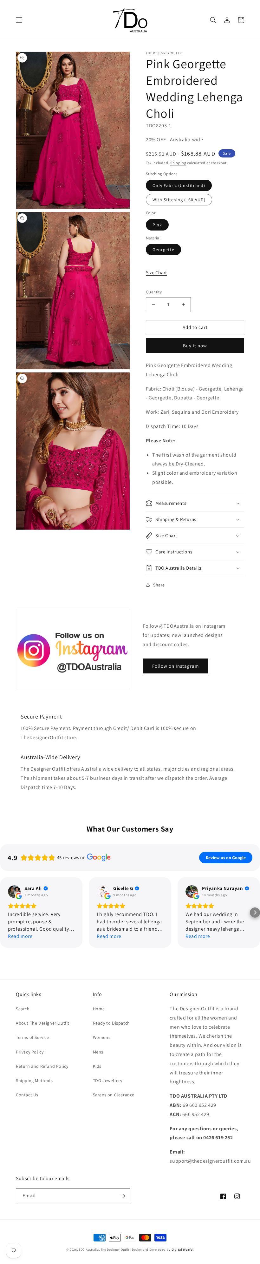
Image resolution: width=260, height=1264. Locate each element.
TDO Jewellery (107, 1080)
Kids (97, 1066)
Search (23, 1009)
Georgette (163, 249)
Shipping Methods (34, 1080)
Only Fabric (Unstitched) (179, 185)
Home (99, 1009)
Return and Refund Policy (42, 1066)
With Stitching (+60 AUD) (179, 200)
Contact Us (27, 1095)
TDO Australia (89, 1249)
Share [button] (159, 585)
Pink (157, 225)
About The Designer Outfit (42, 1023)
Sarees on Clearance (113, 1095)
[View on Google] (14, 891)
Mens (98, 1052)
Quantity (154, 292)
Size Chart (156, 272)
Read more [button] (20, 936)
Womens (102, 1037)
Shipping (178, 162)
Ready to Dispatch (111, 1023)
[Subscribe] (123, 1195)
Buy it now (195, 346)
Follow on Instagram (175, 666)
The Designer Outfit (115, 1249)
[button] (19, 20)
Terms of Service (32, 1037)
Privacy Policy (29, 1052)
